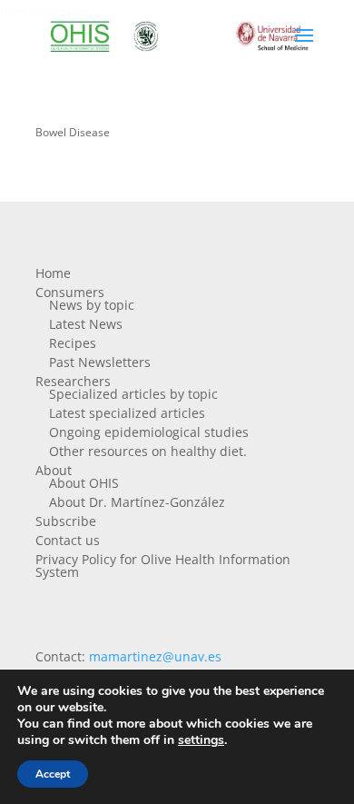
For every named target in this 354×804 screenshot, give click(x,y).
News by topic (91, 304)
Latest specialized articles (127, 413)
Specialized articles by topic (133, 393)
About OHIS (84, 482)
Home (53, 273)
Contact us (67, 540)
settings (201, 740)
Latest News (86, 324)
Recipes (72, 343)
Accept (52, 774)
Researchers (73, 381)
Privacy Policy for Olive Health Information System (162, 566)
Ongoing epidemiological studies (149, 432)
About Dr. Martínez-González (137, 502)
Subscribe (65, 521)
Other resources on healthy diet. (148, 451)
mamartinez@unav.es (155, 656)
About (53, 470)
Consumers (69, 292)
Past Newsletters (100, 362)
